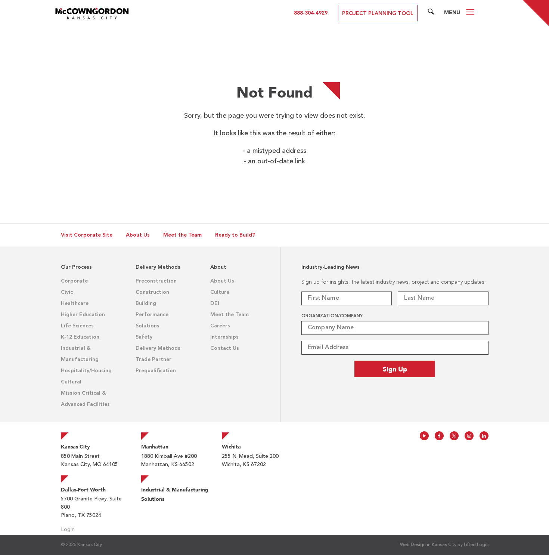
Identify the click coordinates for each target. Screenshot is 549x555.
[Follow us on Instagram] (469, 435)
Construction (152, 292)
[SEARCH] (431, 13)
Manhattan (154, 447)
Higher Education (83, 314)
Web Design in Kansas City (428, 545)
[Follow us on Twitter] (454, 435)
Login (68, 529)
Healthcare (75, 303)
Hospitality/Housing (86, 370)
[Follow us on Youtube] (424, 435)
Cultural (71, 382)
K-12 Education (80, 337)
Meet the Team (182, 235)
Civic (67, 292)
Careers (220, 326)
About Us (138, 235)
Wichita (231, 447)
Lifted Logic (476, 545)
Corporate (74, 281)
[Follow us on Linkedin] (484, 435)
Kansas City (75, 447)
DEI (214, 303)
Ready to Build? (235, 235)
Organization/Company (332, 316)
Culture (219, 292)
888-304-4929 (311, 13)
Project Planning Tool (377, 13)
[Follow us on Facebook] (439, 435)
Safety (144, 337)
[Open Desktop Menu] (470, 13)
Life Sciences (77, 326)
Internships (224, 337)
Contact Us (224, 348)
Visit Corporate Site (86, 235)
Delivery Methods (158, 348)
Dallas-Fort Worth (83, 490)
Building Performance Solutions (152, 315)
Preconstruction (156, 281)
